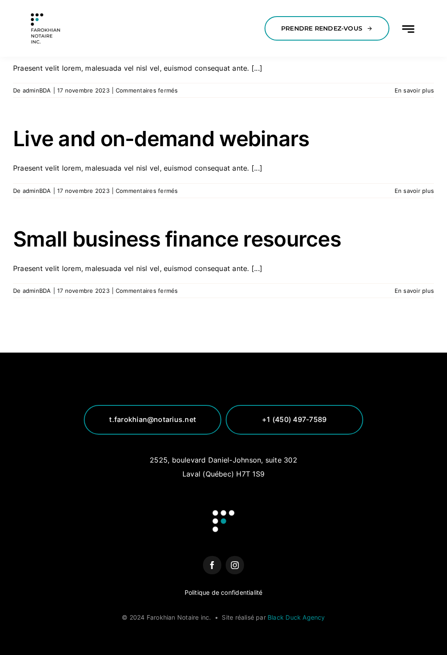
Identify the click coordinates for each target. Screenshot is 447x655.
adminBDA (37, 90)
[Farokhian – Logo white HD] (45, 12)
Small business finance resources (177, 239)
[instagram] (235, 565)
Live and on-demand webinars (161, 138)
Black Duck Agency (296, 617)
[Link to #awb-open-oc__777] (408, 29)
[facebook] (212, 565)
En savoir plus (414, 90)
